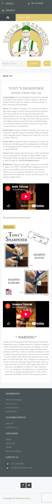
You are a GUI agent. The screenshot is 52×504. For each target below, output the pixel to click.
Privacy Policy (11, 404)
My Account (37, 3)
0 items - (24, 17)
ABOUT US (10, 443)
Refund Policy (11, 411)
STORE (9, 447)
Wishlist (9, 3)
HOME (8, 439)
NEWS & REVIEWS (14, 451)
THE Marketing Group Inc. (21, 498)
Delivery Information (14, 400)
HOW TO (9, 424)
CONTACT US (11, 427)
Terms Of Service (12, 407)
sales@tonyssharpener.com (21, 468)
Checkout (10, 10)
